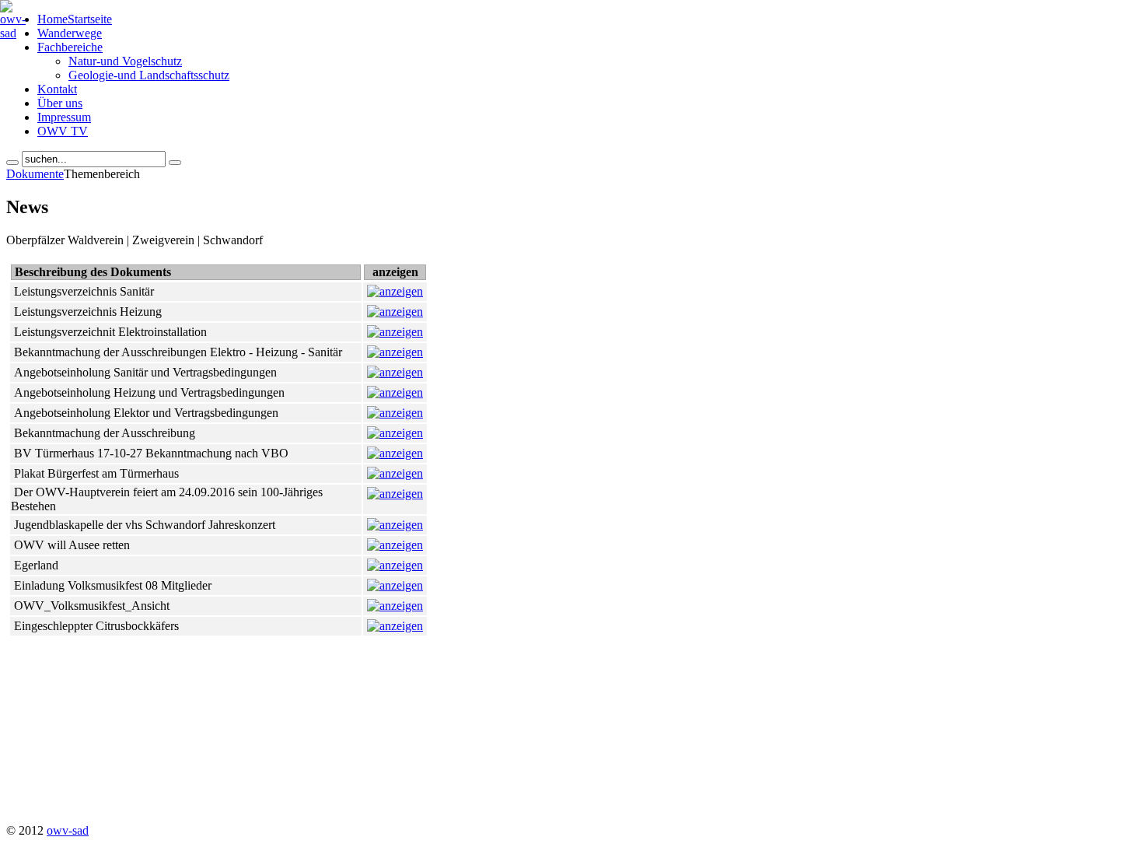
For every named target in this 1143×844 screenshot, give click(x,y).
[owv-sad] (13, 33)
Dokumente (35, 173)
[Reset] (175, 162)
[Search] (12, 162)
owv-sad (68, 830)
